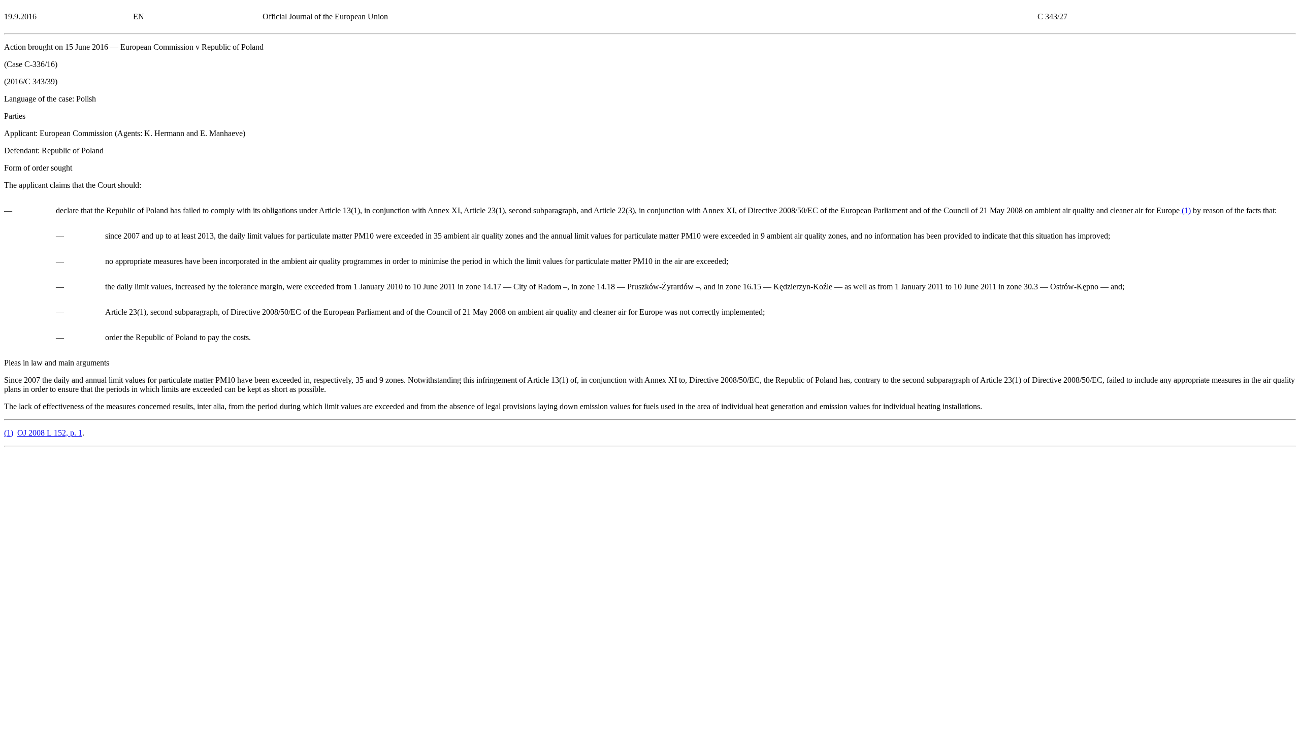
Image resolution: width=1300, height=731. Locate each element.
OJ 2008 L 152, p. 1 (49, 432)
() (1185, 210)
